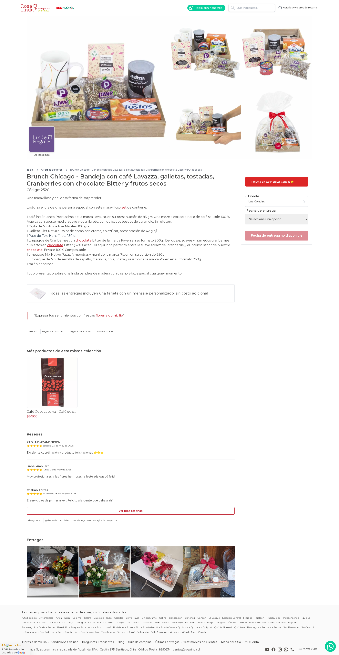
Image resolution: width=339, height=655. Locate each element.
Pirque (74, 627)
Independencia (291, 617)
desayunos (34, 520)
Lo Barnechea (162, 622)
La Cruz (41, 622)
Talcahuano (108, 631)
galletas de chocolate (56, 520)
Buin (67, 617)
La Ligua (81, 622)
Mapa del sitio (231, 642)
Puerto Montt (150, 627)
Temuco (121, 631)
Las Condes (133, 622)
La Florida (54, 622)
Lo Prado (190, 622)
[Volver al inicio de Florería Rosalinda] (36, 8)
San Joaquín (308, 627)
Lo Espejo (177, 622)
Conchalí (190, 617)
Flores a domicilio (34, 642)
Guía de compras (139, 642)
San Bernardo (291, 627)
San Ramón (71, 631)
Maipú (210, 622)
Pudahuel (118, 627)
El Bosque (214, 617)
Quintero (239, 627)
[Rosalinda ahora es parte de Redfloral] (65, 7)
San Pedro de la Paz (51, 631)
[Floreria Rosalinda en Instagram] (280, 649)
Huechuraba (274, 617)
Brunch (32, 331)
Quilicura (183, 627)
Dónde (253, 196)
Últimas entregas (167, 642)
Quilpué (207, 627)
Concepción (175, 617)
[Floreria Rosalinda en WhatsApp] (287, 649)
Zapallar (203, 631)
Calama (76, 617)
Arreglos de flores (51, 169)
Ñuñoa (232, 622)
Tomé (132, 631)
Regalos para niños (80, 331)
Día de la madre (104, 331)
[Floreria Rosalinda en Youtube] (268, 649)
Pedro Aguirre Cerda (33, 627)
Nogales (221, 622)
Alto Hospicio (29, 617)
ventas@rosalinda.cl (186, 649)
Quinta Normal (223, 627)
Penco (51, 627)
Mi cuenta (252, 642)
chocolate (83, 240)
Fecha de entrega (261, 210)
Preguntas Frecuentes (98, 642)
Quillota (195, 627)
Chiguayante (149, 617)
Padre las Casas (277, 622)
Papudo (292, 622)
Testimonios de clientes (200, 642)
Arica (59, 617)
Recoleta (266, 627)
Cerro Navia (132, 617)
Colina (162, 617)
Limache (146, 622)
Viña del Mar (189, 631)
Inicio (30, 169)
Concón (201, 617)
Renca (277, 627)
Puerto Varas (168, 627)
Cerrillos (118, 617)
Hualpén (259, 617)
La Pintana (94, 622)
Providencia (87, 627)
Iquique (306, 617)
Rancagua (253, 627)
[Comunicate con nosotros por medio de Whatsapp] (330, 646)
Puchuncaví (104, 627)
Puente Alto (133, 627)
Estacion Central (231, 617)
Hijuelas (247, 617)
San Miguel (31, 631)
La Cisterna (28, 622)
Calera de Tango (103, 617)
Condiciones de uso (64, 642)
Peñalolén (62, 627)
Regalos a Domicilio (53, 331)
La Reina (108, 622)
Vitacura (174, 631)
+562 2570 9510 (306, 649)
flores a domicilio (109, 315)
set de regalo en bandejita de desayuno (95, 520)
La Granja (67, 622)
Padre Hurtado (257, 622)
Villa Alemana (159, 631)
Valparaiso (143, 631)
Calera (87, 617)
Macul (201, 622)
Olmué (243, 622)
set (124, 207)
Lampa (120, 622)
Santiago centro (90, 631)
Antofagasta (46, 617)
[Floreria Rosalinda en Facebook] (274, 649)
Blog (121, 642)
